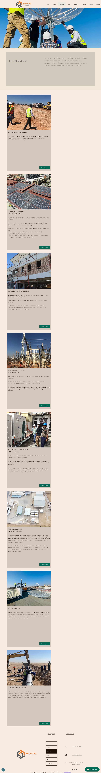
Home (48, 743)
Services (49, 751)
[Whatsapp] (73, 770)
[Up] (3, 770)
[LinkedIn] (75, 770)
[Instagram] (77, 770)
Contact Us (49, 763)
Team (48, 759)
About (48, 747)
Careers (48, 755)
